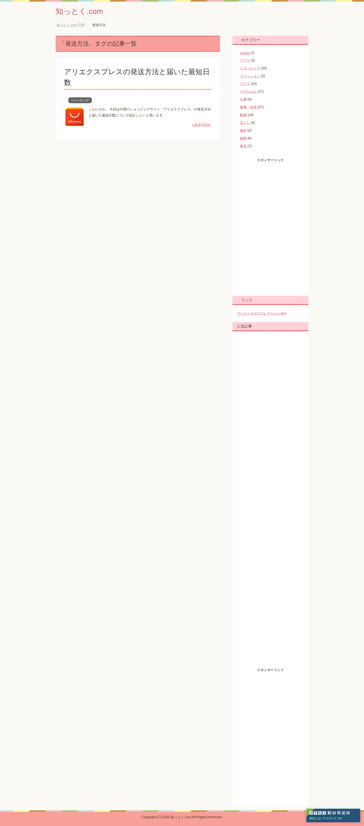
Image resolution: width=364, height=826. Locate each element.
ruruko (244, 53)
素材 (243, 130)
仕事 (243, 99)
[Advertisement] (268, 226)
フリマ (245, 84)
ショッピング (80, 100)
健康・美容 (248, 107)
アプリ (245, 60)
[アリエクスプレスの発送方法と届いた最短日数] (74, 124)
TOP (74, 25)
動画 (243, 115)
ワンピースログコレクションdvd (261, 313)
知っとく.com (79, 11)
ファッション (250, 76)
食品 (243, 146)
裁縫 (243, 138)
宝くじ (245, 122)
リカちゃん (248, 91)
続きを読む (203, 125)
